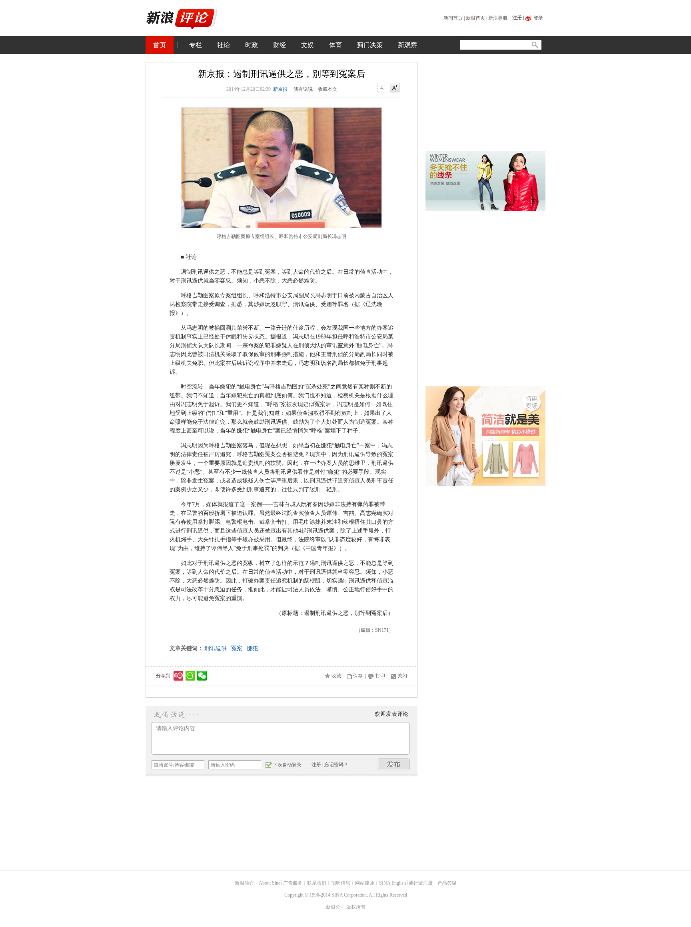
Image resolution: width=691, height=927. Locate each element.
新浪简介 (244, 883)
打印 (380, 676)
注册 (517, 17)
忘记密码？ (336, 764)
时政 (251, 45)
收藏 (336, 676)
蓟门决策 (370, 45)
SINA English (392, 883)
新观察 (407, 45)
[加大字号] (394, 88)
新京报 (280, 89)
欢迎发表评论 (391, 714)
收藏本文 (327, 89)
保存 (358, 676)
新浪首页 (475, 18)
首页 (159, 45)
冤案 (236, 648)
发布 (393, 764)
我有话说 (303, 89)
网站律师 (364, 883)
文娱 (307, 45)
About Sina (269, 883)
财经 (279, 45)
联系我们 (316, 883)
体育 (335, 45)
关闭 (402, 676)
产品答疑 (447, 883)
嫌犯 (252, 648)
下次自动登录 (287, 765)
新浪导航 (497, 18)
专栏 (195, 45)
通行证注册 (421, 883)
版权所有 (355, 907)
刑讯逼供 (215, 648)
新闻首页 (453, 18)
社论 (223, 45)
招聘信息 (340, 883)
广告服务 (292, 883)
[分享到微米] (179, 676)
